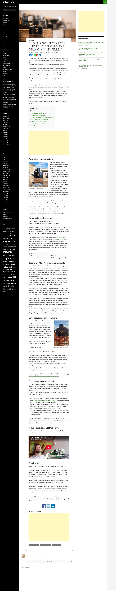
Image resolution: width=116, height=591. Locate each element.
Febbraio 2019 (6, 165)
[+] (52, 561)
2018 (4, 228)
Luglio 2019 (5, 155)
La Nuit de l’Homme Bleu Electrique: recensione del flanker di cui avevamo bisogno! (91, 53)
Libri (4, 47)
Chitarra (4, 30)
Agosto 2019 (5, 153)
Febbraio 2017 (6, 201)
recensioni (12, 283)
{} (50, 561)
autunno (8, 229)
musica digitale (12, 246)
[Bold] (29, 561)
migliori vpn (5, 246)
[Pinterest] (37, 55)
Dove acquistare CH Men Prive (40, 119)
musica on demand (6, 247)
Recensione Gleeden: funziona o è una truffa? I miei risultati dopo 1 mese (9, 86)
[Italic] (31, 561)
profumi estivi (8, 267)
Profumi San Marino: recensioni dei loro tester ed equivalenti (9, 96)
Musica (4, 53)
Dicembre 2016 (6, 203)
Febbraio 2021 (6, 124)
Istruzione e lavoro (58, 2)
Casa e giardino (33, 2)
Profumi (31, 40)
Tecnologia (91, 2)
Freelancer (5, 41)
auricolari (5, 229)
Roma (4, 61)
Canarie (4, 26)
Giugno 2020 (5, 132)
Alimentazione (6, 20)
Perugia (4, 57)
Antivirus (5, 22)
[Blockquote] (43, 561)
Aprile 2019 (5, 161)
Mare (4, 51)
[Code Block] (45, 561)
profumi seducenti (46, 545)
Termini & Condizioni (7, 218)
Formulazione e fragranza (38, 115)
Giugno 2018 (5, 181)
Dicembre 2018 (6, 169)
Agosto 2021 (5, 120)
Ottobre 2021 (6, 118)
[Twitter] (32, 55)
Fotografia (5, 39)
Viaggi (99, 2)
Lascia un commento (53, 52)
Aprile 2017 (5, 197)
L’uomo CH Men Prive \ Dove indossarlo (42, 117)
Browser (5, 24)
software (8, 289)
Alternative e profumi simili (39, 121)
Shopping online (6, 65)
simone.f (42, 52)
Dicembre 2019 (6, 144)
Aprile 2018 (5, 185)
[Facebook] (30, 55)
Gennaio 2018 (6, 187)
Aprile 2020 (5, 136)
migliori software (11, 244)
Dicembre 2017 (6, 189)
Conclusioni (35, 126)
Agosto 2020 (5, 128)
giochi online (7, 233)
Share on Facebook (44, 506)
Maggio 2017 (5, 195)
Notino (56, 368)
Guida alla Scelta (8, 2)
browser (4, 231)
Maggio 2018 (5, 183)
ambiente (7, 228)
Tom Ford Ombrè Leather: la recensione (89, 48)
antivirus (12, 228)
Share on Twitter (48, 506)
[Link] (48, 561)
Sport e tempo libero (79, 2)
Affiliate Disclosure (7, 212)
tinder (13, 289)
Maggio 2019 (5, 159)
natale (12, 247)
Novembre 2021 (6, 116)
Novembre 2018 (6, 171)
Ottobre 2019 (6, 149)
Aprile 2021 (5, 122)
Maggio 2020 (5, 134)
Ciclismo (5, 32)
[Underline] (33, 561)
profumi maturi (10, 271)
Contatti (4, 214)
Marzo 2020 (5, 138)
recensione (9, 280)
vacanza (4, 291)
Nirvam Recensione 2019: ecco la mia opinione (9, 91)
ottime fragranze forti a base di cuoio (44, 400)
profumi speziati (12, 273)
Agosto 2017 (5, 193)
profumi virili (56, 545)
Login (71, 550)
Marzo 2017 (5, 199)
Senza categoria (6, 63)
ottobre (6, 249)
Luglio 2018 (5, 179)
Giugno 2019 (5, 157)
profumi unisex (6, 275)
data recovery (9, 231)
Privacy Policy (6, 216)
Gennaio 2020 (6, 142)
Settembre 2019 (6, 151)
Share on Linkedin (53, 506)
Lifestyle (68, 2)
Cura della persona (44, 2)
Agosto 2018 (5, 177)
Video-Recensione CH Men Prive (40, 123)
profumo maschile (60, 237)
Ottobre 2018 (6, 173)
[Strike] (36, 561)
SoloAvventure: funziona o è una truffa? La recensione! (9, 101)
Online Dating (6, 55)
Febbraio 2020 (6, 140)
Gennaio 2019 (6, 167)
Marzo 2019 (5, 163)
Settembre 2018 (6, 175)
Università (5, 73)
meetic (7, 235)
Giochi (4, 43)
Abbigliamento (6, 18)
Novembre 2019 (6, 146)
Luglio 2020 (5, 130)
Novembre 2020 (6, 126)
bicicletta (13, 229)
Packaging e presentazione (39, 113)
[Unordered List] (40, 561)
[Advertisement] (49, 143)
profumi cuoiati (34, 545)
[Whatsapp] (35, 55)
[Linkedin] (40, 55)
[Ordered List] (38, 561)
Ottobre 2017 (6, 191)
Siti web (4, 67)
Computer (5, 34)
